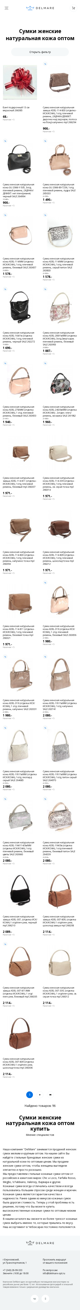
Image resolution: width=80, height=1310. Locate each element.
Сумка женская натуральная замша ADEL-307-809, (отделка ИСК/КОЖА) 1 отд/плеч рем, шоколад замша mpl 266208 (59, 921)
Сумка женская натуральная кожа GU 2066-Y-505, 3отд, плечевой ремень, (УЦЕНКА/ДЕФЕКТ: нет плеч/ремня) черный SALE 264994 (18, 190)
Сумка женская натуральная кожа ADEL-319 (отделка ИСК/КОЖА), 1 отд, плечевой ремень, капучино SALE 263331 (20, 705)
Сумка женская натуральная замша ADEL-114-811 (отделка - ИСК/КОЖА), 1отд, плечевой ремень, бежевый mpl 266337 (20, 482)
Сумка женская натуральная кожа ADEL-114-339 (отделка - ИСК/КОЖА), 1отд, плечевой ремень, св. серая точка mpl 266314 (59, 484)
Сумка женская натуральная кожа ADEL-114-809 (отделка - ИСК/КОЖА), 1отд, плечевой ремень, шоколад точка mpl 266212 (59, 558)
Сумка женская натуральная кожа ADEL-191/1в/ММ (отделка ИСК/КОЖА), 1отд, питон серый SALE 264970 (60, 776)
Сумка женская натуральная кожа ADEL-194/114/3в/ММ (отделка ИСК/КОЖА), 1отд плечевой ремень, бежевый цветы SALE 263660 (18, 848)
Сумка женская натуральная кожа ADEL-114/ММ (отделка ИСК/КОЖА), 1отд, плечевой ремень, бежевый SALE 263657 (19, 263)
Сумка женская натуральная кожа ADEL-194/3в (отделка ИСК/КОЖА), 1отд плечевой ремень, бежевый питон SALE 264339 (59, 848)
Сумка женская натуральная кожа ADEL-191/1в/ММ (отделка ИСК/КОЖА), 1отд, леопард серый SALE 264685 (20, 776)
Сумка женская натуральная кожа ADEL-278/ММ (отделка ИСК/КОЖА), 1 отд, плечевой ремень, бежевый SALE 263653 (19, 411)
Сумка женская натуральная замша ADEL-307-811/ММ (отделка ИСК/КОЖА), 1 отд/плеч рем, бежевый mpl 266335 (20, 992)
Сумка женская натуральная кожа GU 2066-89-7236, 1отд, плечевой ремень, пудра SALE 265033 (59, 189)
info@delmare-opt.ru (54, 1273)
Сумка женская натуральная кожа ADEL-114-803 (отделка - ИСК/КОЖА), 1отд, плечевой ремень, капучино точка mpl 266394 (19, 558)
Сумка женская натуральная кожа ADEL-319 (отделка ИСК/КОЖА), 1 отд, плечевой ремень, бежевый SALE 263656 (59, 631)
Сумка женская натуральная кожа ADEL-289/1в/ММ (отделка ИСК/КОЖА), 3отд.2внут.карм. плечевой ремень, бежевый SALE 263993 (60, 338)
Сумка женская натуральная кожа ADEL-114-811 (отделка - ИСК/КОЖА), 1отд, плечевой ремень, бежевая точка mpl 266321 (19, 632)
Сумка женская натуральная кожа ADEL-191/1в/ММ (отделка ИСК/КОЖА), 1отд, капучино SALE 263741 (60, 705)
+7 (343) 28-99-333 (12, 1270)
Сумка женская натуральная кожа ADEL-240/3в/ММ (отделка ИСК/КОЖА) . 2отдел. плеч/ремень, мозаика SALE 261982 (60, 411)
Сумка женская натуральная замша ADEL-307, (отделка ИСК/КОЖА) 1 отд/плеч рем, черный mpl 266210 (20, 921)
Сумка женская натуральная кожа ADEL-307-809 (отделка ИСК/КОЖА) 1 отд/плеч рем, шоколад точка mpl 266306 (18, 1063)
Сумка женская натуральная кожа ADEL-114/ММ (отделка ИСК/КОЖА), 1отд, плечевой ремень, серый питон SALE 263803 (58, 264)
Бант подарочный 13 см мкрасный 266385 (16, 109)
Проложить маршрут (55, 1261)
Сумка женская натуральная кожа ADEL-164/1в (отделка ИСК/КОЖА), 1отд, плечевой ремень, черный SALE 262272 (19, 337)
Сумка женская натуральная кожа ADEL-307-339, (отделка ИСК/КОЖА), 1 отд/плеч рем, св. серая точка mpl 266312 (60, 992)
